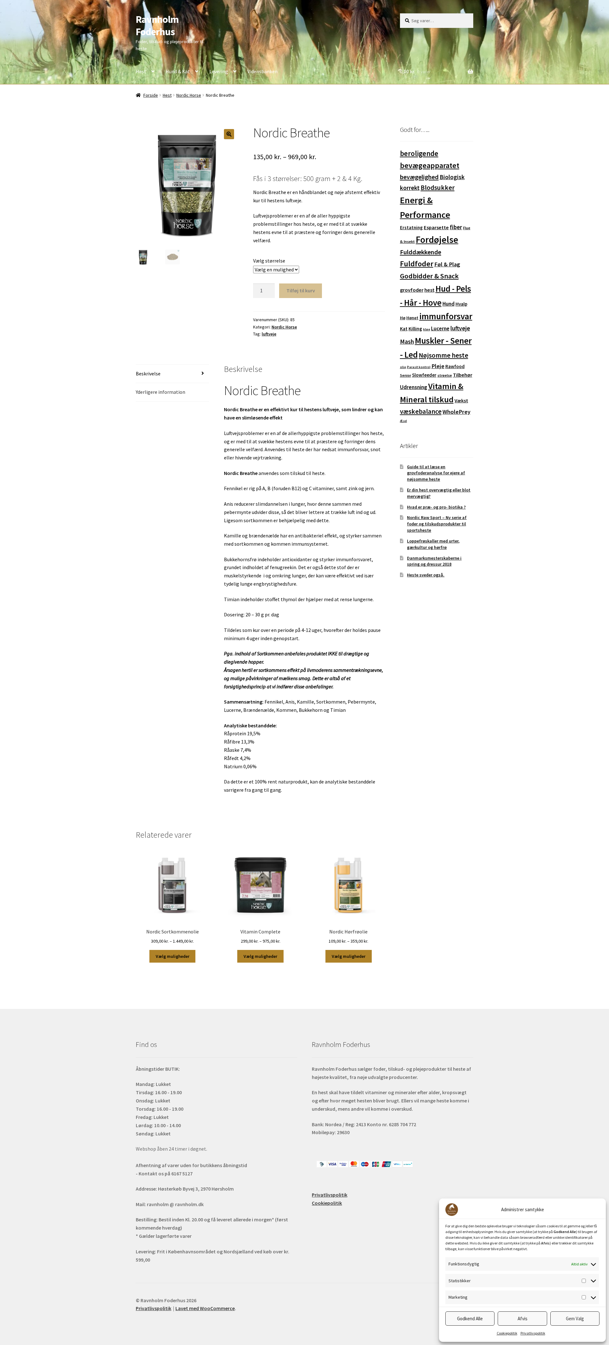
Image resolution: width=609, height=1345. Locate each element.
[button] (229, 134)
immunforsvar (445, 316)
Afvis (522, 1319)
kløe (426, 329)
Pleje (437, 366)
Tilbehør (462, 375)
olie (403, 367)
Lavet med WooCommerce (205, 1308)
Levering (218, 71)
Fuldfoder (416, 264)
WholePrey (456, 411)
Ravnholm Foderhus (157, 25)
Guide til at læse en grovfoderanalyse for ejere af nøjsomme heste (436, 473)
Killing (415, 329)
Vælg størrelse (269, 260)
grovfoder (411, 290)
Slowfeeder (424, 375)
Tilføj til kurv (300, 290)
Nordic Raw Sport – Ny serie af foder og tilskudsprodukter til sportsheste (437, 524)
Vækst (461, 401)
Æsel (403, 421)
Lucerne (440, 328)
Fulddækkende (420, 252)
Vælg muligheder (172, 956)
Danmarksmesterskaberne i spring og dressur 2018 (434, 561)
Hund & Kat (178, 71)
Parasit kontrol (418, 367)
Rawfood (455, 366)
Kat (404, 329)
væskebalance (421, 411)
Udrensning (413, 387)
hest (429, 290)
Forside (150, 95)
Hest (141, 71)
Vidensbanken (262, 71)
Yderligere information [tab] (160, 392)
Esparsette (436, 227)
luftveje (269, 334)
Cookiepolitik (507, 1333)
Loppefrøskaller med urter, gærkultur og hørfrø (433, 544)
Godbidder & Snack (429, 275)
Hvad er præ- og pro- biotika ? (436, 507)
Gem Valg (575, 1319)
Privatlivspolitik (533, 1333)
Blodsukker (438, 187)
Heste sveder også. (425, 575)
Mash (407, 341)
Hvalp (461, 304)
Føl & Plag (447, 264)
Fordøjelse (437, 239)
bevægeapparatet (429, 165)
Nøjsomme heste (443, 355)
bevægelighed (419, 177)
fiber (456, 227)
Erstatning (411, 227)
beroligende (419, 153)
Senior (405, 375)
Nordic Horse (188, 95)
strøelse (444, 375)
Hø (402, 318)
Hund (448, 303)
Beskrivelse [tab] (148, 373)
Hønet (412, 318)
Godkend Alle (470, 1319)
